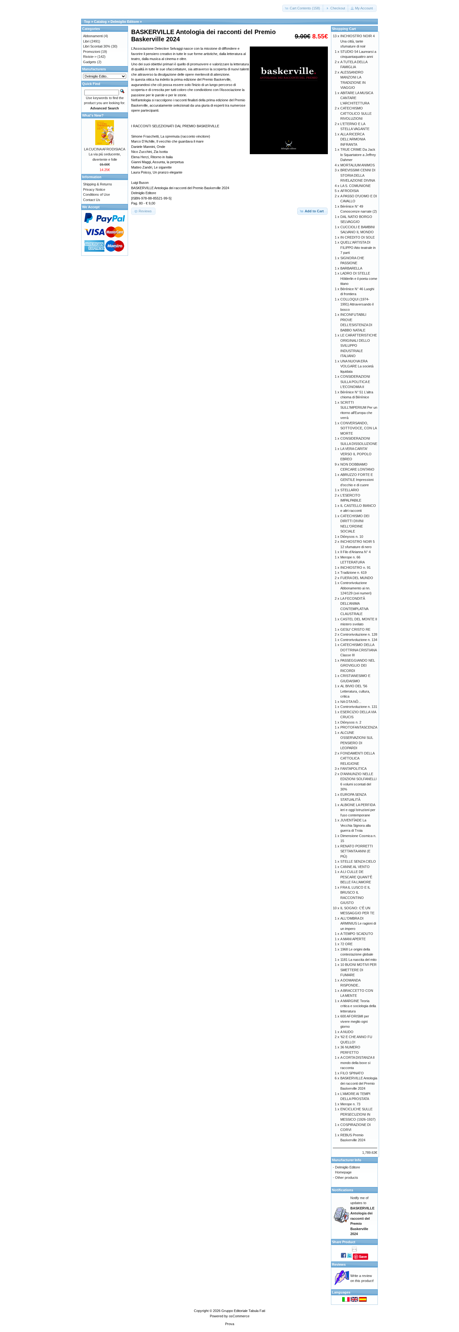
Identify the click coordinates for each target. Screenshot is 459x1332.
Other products (346, 1177)
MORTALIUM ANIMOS (357, 165)
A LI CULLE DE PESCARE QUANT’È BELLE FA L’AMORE (356, 877)
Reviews (339, 1264)
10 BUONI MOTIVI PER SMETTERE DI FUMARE (358, 970)
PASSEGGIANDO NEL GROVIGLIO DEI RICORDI (357, 665)
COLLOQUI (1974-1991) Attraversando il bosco (356, 304)
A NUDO (346, 1032)
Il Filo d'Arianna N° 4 (355, 552)
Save (363, 1256)
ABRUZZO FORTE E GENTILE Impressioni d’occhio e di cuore (356, 480)
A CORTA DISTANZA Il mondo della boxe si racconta (357, 1063)
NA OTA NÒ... (350, 702)
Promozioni (91, 51)
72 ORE (346, 944)
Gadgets (89, 62)
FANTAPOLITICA (353, 768)
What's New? (93, 115)
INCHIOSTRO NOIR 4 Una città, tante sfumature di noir (357, 41)
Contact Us (91, 200)
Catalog (100, 21)
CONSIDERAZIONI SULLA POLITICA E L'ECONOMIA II (355, 382)
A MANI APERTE (353, 939)
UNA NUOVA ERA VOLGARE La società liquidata (356, 366)
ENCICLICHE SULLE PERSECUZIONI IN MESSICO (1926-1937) (358, 1114)
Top (87, 21)
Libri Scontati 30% (96, 46)
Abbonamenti (93, 36)
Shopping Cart (344, 29)
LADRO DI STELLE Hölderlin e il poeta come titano (358, 278)
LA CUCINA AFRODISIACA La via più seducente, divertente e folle (104, 154)
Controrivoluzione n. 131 (358, 707)
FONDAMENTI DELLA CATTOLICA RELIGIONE (357, 758)
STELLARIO (349, 490)
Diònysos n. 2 (350, 722)
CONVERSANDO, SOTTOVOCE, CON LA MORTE (358, 428)
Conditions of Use (96, 194)
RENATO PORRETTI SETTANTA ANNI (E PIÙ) (356, 851)
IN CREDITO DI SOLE (357, 237)
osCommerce (239, 1316)
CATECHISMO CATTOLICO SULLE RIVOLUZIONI (356, 113)
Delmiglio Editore (125, 21)
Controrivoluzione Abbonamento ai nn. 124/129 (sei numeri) (356, 588)
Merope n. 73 (350, 1104)
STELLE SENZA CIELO (358, 861)
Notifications (342, 1190)
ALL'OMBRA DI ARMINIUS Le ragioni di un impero (358, 923)
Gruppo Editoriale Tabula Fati (243, 1311)
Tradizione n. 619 (353, 572)
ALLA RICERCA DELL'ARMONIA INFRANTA (352, 139)
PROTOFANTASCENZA (358, 727)
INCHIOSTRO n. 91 (355, 567)
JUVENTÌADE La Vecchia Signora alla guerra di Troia (355, 825)
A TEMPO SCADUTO (356, 934)
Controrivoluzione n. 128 (358, 634)
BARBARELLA (351, 268)
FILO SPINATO (352, 1073)
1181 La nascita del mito (358, 959)
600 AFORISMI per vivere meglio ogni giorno (354, 1021)
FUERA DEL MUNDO (356, 578)
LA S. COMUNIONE (355, 186)
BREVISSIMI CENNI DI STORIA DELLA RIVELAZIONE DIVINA (357, 175)
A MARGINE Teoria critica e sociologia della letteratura (358, 1006)
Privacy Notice (94, 189)
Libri (86, 41)
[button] (303, 8)
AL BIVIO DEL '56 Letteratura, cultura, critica (355, 691)
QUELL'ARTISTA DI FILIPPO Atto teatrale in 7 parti (358, 247)
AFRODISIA (349, 191)
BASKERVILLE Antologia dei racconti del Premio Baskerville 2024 (358, 1083)
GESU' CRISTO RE (355, 629)
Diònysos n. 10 (351, 536)
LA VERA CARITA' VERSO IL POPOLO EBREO (356, 454)
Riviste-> (89, 56)
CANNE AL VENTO (355, 867)
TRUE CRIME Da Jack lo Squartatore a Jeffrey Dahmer (358, 155)
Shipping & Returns (97, 184)
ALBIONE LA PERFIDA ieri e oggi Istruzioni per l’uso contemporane (357, 810)
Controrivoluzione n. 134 (358, 640)
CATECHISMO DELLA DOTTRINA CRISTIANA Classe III (358, 650)
